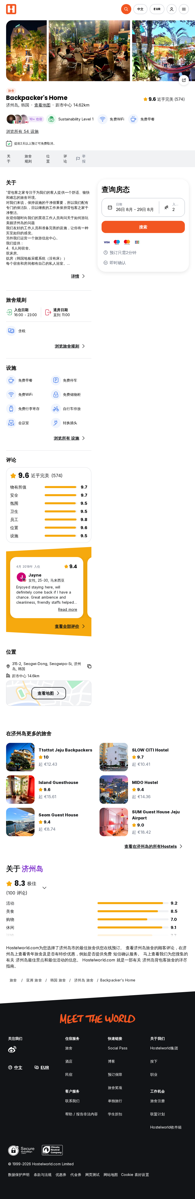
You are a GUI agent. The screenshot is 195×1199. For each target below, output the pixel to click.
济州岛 (12, 105)
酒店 (68, 1061)
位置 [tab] (48, 158)
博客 (111, 1061)
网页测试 (92, 1174)
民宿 (68, 1074)
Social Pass (117, 1048)
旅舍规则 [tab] (28, 158)
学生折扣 (115, 1114)
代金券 (75, 1174)
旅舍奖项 (115, 1087)
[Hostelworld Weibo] (12, 1049)
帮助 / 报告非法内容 (81, 1114)
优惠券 (61, 1174)
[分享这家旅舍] (184, 80)
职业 (153, 1074)
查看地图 (42, 105)
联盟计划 (157, 1114)
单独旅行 (115, 1101)
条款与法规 (43, 1174)
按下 (153, 1061)
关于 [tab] (8, 158)
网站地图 (111, 1174)
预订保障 (115, 1074)
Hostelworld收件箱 (165, 1127)
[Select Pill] (126, 9)
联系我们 (72, 1101)
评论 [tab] (65, 158)
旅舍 (11, 91)
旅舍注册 (157, 1101)
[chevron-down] (44, 888)
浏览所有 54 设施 (22, 131)
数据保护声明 (19, 1174)
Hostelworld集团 (164, 1048)
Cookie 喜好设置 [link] (135, 1174)
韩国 (25, 105)
